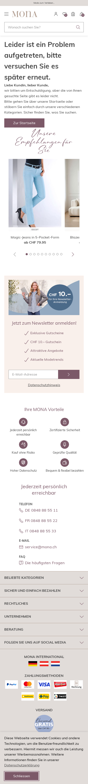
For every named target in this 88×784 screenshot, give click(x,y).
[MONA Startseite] (25, 14)
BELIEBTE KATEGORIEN (24, 577)
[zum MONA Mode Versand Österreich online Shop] (44, 663)
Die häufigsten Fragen (45, 562)
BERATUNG (13, 629)
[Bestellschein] (73, 14)
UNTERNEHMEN (17, 616)
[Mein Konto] (56, 14)
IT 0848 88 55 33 (40, 531)
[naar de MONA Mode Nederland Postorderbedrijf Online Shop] (55, 663)
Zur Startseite (24, 123)
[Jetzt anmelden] (68, 374)
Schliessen (21, 776)
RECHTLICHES (16, 603)
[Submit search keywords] (78, 27)
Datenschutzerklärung (22, 765)
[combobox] (44, 27)
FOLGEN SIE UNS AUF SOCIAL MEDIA (35, 642)
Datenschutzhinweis (44, 385)
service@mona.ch (41, 546)
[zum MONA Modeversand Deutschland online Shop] (32, 663)
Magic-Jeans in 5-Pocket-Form (35, 237)
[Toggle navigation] (6, 14)
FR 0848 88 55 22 (41, 520)
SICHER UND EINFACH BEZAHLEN (32, 590)
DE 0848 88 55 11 (41, 510)
